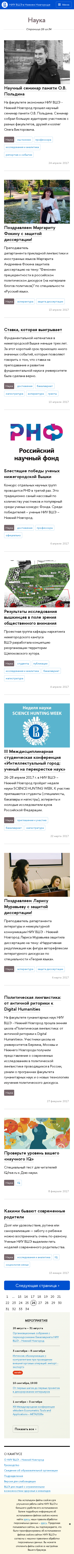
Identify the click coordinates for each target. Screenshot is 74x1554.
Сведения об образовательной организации (31, 1470)
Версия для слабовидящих (20, 1481)
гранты (52, 393)
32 (14, 1309)
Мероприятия (36, 1321)
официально (13, 535)
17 (33, 1296)
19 (46, 1296)
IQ (18, 1183)
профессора (43, 139)
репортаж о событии (19, 154)
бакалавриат (45, 386)
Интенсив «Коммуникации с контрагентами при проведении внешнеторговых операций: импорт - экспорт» (35, 1361)
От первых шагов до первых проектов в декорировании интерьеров (36, 1389)
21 (59, 1296)
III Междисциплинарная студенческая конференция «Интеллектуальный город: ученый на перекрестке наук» (34, 760)
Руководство (11, 1465)
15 (19, 1296)
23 (14, 1303)
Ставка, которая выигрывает (33, 329)
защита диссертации (50, 301)
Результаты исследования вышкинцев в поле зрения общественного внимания (30, 617)
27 (40, 1303)
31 (7, 1309)
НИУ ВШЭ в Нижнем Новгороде (29, 4)
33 (20, 1309)
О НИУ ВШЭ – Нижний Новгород (24, 1459)
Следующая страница (36, 1285)
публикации (40, 663)
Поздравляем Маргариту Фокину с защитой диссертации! (29, 233)
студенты (23, 663)
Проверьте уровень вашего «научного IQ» (31, 1156)
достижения (24, 386)
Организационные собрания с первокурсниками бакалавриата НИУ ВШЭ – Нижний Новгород (36, 1336)
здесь (27, 1519)
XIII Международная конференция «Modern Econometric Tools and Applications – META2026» (34, 1410)
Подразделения (13, 1476)
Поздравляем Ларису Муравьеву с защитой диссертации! (26, 906)
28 (47, 1303)
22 (7, 1303)
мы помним (24, 139)
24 (20, 1303)
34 (27, 1309)
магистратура (14, 393)
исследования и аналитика (22, 147)
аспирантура (25, 301)
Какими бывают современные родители (34, 1214)
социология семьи (17, 1264)
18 (39, 1296)
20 (52, 1296)
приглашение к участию (32, 820)
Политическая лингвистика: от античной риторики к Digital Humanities (32, 1003)
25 (27, 1303)
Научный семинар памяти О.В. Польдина (35, 91)
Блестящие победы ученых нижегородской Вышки (32, 474)
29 (53, 1303)
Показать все (24, 1429)
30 (60, 1303)
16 (26, 1296)
